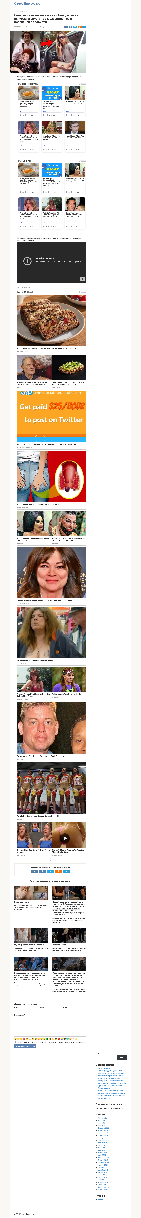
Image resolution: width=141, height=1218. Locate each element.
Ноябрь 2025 (103, 1135)
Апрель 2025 (103, 1153)
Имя (16, 1008)
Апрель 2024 (103, 1182)
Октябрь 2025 (103, 1138)
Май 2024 (101, 1180)
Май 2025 (101, 1150)
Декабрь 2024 (103, 1163)
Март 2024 (102, 1185)
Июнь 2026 (102, 1123)
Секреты (101, 1202)
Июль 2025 (102, 1145)
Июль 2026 (102, 1121)
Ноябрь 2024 (103, 1165)
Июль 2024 (102, 1175)
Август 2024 (102, 1172)
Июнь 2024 (102, 1177)
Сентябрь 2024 (103, 1170)
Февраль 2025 (103, 1158)
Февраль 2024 (103, 1187)
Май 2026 (101, 1126)
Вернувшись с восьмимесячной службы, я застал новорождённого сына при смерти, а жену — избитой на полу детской (31, 976)
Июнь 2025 (102, 1148)
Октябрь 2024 (103, 1167)
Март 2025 (102, 1155)
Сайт (65, 1008)
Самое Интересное (27, 3)
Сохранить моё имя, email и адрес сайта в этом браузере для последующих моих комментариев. (51, 1042)
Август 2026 (102, 1118)
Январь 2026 (103, 1130)
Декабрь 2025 (103, 1133)
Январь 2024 (103, 1190)
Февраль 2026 (103, 1128)
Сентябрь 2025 (103, 1140)
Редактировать (21, 902)
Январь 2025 (103, 1160)
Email (41, 1008)
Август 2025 (102, 1143)
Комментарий (19, 1015)
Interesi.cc (34, 27)
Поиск (98, 1053)
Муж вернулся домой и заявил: (29, 945)
